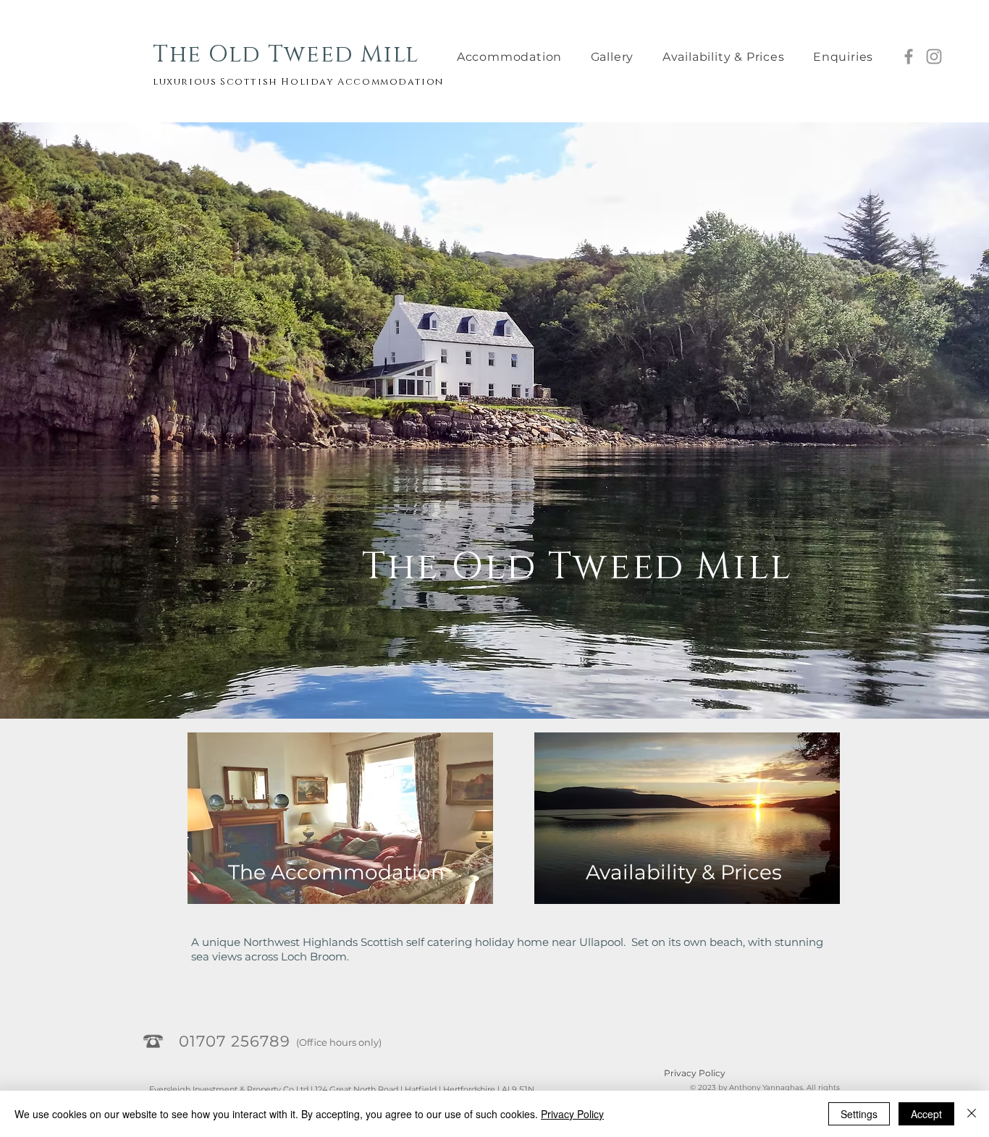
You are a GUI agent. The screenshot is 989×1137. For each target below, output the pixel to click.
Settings (859, 1114)
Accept (926, 1114)
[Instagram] (934, 56)
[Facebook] (908, 56)
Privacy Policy (694, 1073)
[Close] (971, 1113)
